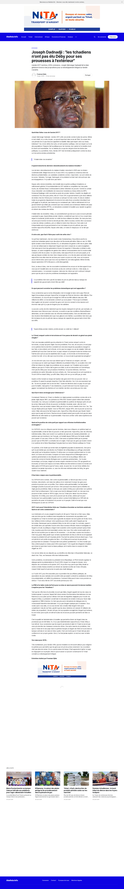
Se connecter (102, 37)
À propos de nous (63, 880)
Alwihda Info (12, 36)
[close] (122, 2)
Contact (53, 880)
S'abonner (113, 37)
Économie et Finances (58, 37)
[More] (76, 37)
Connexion (45, 880)
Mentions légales (76, 880)
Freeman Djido (41, 74)
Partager (88, 75)
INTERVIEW (34, 48)
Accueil (23, 37)
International (39, 37)
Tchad (30, 37)
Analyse (70, 37)
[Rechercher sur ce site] (94, 37)
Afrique (47, 37)
